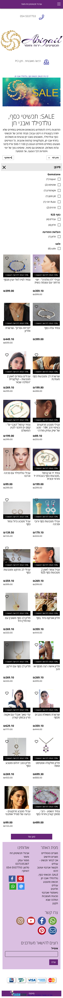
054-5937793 (14, 867)
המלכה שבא (52, 899)
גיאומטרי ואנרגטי (50, 892)
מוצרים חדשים (51, 856)
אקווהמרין (50, 190)
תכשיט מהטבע (50, 881)
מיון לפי (55, 157)
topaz (51, 179)
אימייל (54, 948)
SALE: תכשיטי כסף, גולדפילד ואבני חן (48, 876)
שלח (53, 962)
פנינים (51, 207)
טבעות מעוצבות (50, 896)
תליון (52, 224)
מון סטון (51, 196)
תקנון (55, 903)
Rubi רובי (49, 201)
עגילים (51, 219)
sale (52, 248)
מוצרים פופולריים (49, 853)
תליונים (54, 888)
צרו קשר (51, 912)
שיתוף (7, 157)
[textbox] (17, 871)
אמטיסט (50, 184)
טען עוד (31, 836)
